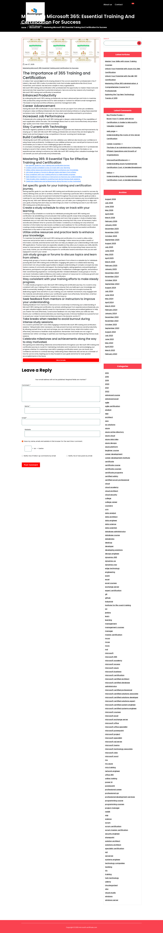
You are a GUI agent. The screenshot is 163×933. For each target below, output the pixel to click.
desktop (108, 542)
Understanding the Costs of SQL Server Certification (123, 137)
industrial (109, 601)
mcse (107, 642)
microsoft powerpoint (114, 730)
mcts (107, 646)
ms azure (109, 764)
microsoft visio (111, 752)
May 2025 (109, 254)
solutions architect (113, 845)
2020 (107, 384)
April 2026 (109, 214)
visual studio (110, 893)
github (108, 598)
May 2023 (109, 343)
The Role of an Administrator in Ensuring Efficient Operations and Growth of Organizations (124, 151)
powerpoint (110, 786)
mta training (110, 767)
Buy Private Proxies (115, 115)
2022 (107, 391)
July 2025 (109, 247)
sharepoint (109, 837)
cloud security (111, 494)
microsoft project (112, 734)
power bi (108, 782)
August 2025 (110, 243)
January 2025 (111, 269)
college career (111, 502)
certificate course (112, 465)
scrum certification (113, 826)
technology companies (115, 863)
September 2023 (112, 328)
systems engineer (112, 859)
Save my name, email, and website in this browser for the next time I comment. (53, 441)
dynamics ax (110, 561)
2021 (107, 388)
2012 (107, 373)
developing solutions (114, 550)
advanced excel (111, 399)
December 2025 (112, 228)
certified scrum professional (117, 480)
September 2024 (112, 284)
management (111, 623)
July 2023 (109, 335)
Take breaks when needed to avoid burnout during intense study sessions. (53, 179)
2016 (107, 377)
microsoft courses (113, 712)
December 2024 (112, 273)
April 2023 (109, 346)
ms (106, 760)
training (108, 874)
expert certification (113, 590)
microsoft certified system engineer (120, 705)
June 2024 (109, 295)
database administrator (115, 531)
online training (111, 778)
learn (107, 616)
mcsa (107, 638)
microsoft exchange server (116, 719)
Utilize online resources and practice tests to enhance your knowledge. (52, 170)
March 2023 (110, 350)
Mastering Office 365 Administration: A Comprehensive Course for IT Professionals (121, 87)
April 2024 (109, 302)
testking (108, 867)
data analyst (110, 513)
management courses (114, 627)
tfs (106, 870)
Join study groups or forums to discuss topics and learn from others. (51, 172)
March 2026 (110, 217)
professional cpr (112, 793)
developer (109, 546)
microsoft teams (112, 745)
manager (109, 631)
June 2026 (109, 206)
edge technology (112, 568)
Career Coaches (114, 144)
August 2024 (110, 287)
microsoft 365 (111, 657)
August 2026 (110, 199)
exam (107, 576)
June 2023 (109, 339)
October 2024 (111, 280)
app (106, 413)
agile (107, 402)
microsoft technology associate (119, 749)
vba (106, 889)
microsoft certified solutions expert (120, 701)
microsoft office (112, 723)
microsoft (109, 653)
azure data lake (111, 439)
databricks (109, 539)
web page (111, 131)
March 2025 (110, 262)
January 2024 (111, 313)
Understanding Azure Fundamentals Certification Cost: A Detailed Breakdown (124, 166)
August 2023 (110, 332)
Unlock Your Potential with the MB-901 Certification (121, 78)
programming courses (114, 804)
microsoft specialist (113, 738)
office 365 (109, 775)
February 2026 (111, 221)
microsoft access (112, 664)
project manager (112, 808)
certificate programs (114, 472)
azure (107, 428)
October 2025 (111, 236)
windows (109, 896)
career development (113, 454)
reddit (107, 811)
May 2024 (109, 298)
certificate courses (113, 469)
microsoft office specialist (116, 727)
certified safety (111, 476)
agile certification (112, 406)
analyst (108, 410)
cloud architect (111, 491)
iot (106, 609)
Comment (26, 385)
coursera (109, 506)
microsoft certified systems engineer (121, 708)
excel (107, 579)
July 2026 (109, 203)
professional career (113, 789)
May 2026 (109, 210)
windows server (111, 900)
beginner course (112, 450)
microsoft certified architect (117, 679)
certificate (109, 461)
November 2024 (112, 276)
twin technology (112, 878)
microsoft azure (112, 668)
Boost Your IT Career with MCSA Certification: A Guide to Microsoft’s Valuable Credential (122, 122)
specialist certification (114, 848)
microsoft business (113, 671)
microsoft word (111, 756)
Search (106, 39)
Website (28, 429)
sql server (109, 856)
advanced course (112, 395)
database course (112, 535)
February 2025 (111, 265)
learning (108, 620)
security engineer (112, 834)
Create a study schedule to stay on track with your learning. (48, 168)
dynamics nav (111, 565)
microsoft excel (111, 716)
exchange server (112, 587)
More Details (61, 360)
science (108, 819)
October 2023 (111, 324)
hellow (109, 172)
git (106, 594)
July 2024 (109, 291)
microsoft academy (113, 660)
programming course (114, 800)
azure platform (111, 447)
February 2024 (111, 310)
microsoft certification (114, 675)
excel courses (111, 583)
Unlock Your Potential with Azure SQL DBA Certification (122, 70)
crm (106, 509)
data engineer (111, 520)
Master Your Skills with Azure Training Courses (120, 63)
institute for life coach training (118, 605)
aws (107, 421)
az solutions (110, 424)
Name (27, 406)
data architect (111, 517)
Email (24, 418)
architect (109, 417)
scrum (107, 822)
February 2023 (111, 354)
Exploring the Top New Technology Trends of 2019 (119, 96)
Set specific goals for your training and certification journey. (48, 165)
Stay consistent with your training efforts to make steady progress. (50, 174)
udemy (108, 881)
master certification (113, 635)
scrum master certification (116, 830)
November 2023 (111, 321)
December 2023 (111, 317)
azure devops (111, 443)
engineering (110, 572)
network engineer (112, 771)
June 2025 (109, 251)
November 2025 (112, 232)
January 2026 (111, 225)
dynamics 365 (111, 557)
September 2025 (112, 240)
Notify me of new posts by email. (80, 456)
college (108, 498)
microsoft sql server (113, 741)
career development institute (117, 458)
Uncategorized (111, 885)
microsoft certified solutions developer (121, 697)
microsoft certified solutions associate (121, 693)
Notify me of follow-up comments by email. (40, 456)
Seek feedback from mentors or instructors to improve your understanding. (54, 177)
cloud (107, 483)
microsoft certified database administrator (117, 684)
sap (106, 815)
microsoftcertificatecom (117, 160)
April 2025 (109, 258)
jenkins (108, 612)
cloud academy (111, 487)
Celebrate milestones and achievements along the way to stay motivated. (53, 181)
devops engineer (112, 553)
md (106, 649)
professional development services (120, 797)
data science (110, 524)
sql (106, 852)
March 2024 (110, 306)
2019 (107, 380)
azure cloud (110, 436)
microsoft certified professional (118, 690)
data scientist (111, 528)
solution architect (112, 841)
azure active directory (114, 432)
